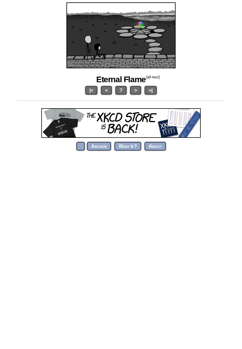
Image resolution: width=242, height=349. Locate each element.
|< (91, 90)
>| (151, 90)
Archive (99, 146)
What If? (128, 146)
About (155, 146)
